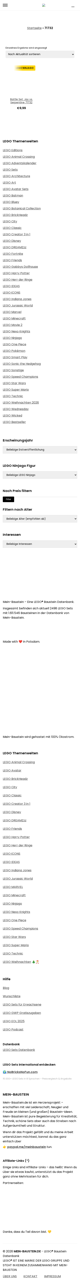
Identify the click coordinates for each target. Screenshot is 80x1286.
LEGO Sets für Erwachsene (22, 1004)
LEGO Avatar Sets (15, 189)
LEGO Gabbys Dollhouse (20, 267)
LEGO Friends (12, 260)
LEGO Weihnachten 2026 (21, 402)
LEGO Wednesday (16, 409)
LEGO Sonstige (13, 370)
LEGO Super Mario (16, 390)
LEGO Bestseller (14, 422)
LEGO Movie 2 (12, 325)
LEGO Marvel (12, 312)
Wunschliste (11, 996)
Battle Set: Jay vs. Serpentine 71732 (21, 100)
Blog (6, 988)
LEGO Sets (10, 169)
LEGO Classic (12, 228)
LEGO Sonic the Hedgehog (22, 364)
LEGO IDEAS (11, 286)
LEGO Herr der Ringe (17, 279)
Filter (8, 499)
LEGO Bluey (11, 202)
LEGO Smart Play (15, 357)
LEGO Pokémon (14, 351)
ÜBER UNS (10, 1276)
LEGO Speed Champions (20, 377)
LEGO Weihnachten (17, 962)
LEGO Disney (12, 241)
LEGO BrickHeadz (15, 215)
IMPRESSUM (52, 1276)
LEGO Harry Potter (16, 273)
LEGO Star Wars (14, 383)
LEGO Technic (13, 396)
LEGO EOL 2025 (14, 1021)
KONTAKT (30, 1276)
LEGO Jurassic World (18, 305)
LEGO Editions (13, 150)
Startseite (34, 28)
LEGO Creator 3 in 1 (16, 234)
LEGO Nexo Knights (16, 331)
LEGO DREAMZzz (14, 247)
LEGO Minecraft (14, 318)
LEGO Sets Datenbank (19, 1050)
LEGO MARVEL (13, 887)
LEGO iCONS (11, 292)
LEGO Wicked (12, 415)
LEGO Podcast (13, 1029)
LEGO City (10, 221)
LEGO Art (9, 182)
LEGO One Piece (14, 344)
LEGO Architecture (16, 176)
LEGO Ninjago (12, 338)
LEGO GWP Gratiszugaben (22, 1013)
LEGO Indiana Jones (17, 299)
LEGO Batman (13, 195)
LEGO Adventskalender (19, 163)
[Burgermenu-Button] (5, 5)
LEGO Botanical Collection (22, 208)
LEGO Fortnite (13, 254)
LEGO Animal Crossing (19, 157)
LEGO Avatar (12, 770)
